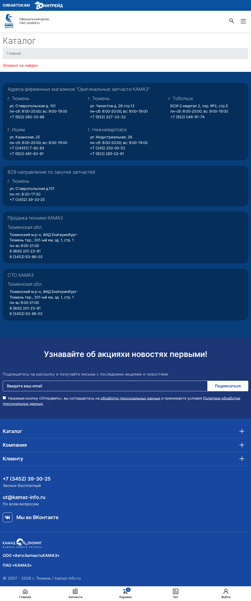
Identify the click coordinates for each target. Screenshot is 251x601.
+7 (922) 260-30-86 (27, 117)
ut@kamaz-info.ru (24, 497)
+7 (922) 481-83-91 (27, 153)
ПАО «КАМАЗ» (17, 565)
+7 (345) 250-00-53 (107, 148)
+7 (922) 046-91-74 (187, 117)
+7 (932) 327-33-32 (108, 117)
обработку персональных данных (130, 398)
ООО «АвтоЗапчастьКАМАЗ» (31, 555)
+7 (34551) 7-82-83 (27, 148)
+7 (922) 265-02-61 (107, 153)
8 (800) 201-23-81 (25, 251)
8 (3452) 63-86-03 (26, 256)
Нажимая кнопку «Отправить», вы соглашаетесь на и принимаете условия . (121, 401)
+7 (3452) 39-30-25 (27, 199)
